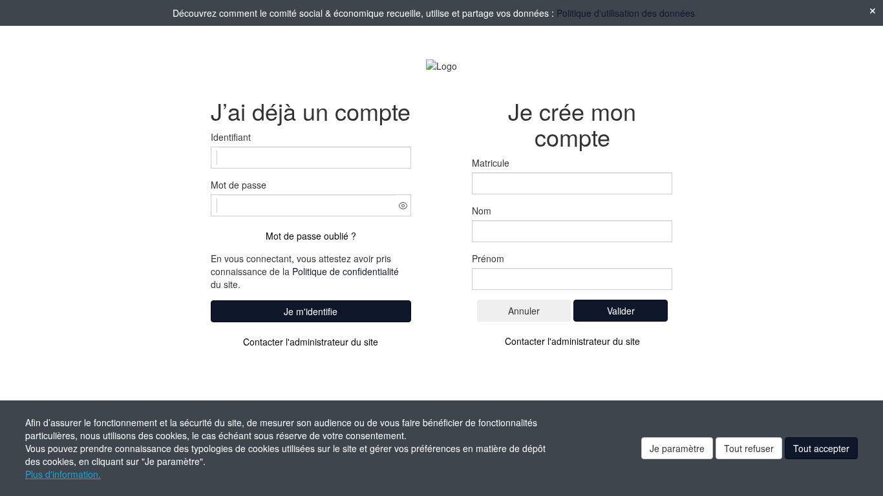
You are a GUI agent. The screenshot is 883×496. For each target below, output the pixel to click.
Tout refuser (749, 448)
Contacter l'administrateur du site (310, 341)
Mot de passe (238, 184)
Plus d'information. (63, 474)
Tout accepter (821, 448)
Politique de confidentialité (345, 271)
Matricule (490, 162)
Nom (481, 210)
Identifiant (231, 136)
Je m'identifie (310, 311)
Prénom (488, 258)
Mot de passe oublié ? (311, 235)
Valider (621, 310)
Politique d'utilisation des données (626, 12)
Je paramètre (677, 448)
